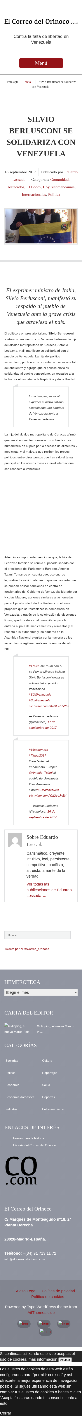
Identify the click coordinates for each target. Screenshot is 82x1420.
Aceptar (65, 1359)
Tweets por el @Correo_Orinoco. (27, 949)
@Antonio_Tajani (40, 772)
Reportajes (49, 1072)
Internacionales (34, 194)
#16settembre (38, 749)
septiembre (19, 172)
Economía (12, 1085)
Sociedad (11, 1060)
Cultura (47, 1060)
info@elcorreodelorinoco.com (24, 1259)
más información (42, 1359)
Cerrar (5, 1413)
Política (54, 194)
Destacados (15, 187)
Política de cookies (47, 1297)
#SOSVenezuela (40, 694)
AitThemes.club (41, 1312)
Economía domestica (20, 1097)
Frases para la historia (28, 1138)
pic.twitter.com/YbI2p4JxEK (47, 795)
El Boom (33, 187)
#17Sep (34, 666)
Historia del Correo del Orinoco (34, 1145)
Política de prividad (58, 1291)
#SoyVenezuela (39, 700)
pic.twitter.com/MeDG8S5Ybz (49, 706)
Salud (46, 1085)
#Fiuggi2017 (37, 755)
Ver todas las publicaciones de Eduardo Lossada (49, 890)
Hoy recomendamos (59, 187)
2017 (32, 172)
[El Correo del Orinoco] (41, 21)
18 (7, 172)
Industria (11, 1109)
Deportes (48, 1097)
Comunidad (59, 179)
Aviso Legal (26, 1291)
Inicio (27, 82)
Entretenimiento (53, 1109)
